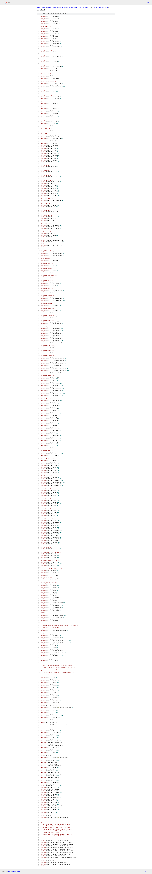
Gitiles (9, 871)
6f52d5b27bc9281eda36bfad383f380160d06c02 (75, 8)
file (69, 13)
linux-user (97, 8)
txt (145, 871)
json (149, 871)
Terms (18, 871)
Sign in (148, 2)
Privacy (14, 871)
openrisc (105, 8)
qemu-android (42, 8)
